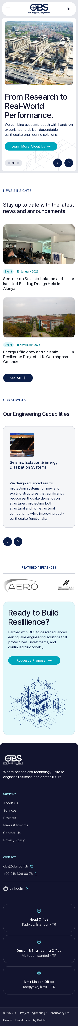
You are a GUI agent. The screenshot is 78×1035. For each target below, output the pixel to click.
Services (9, 820)
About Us (10, 812)
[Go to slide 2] (13, 172)
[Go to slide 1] (9, 172)
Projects (9, 827)
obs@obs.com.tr (16, 875)
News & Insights (15, 834)
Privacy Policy (14, 849)
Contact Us (12, 842)
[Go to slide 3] (18, 172)
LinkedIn (16, 898)
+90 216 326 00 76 (18, 883)
